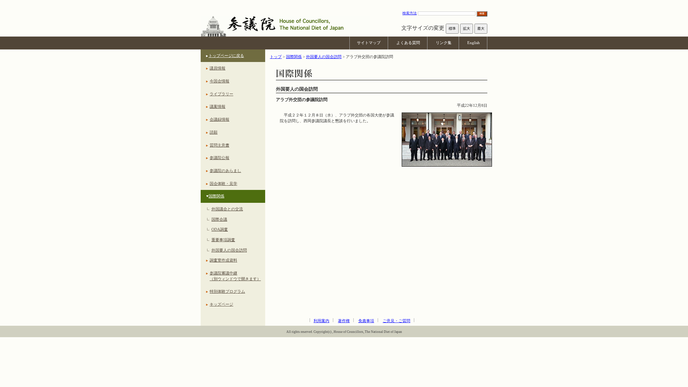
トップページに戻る (226, 55)
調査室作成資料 (223, 260)
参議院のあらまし (225, 170)
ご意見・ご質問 (396, 321)
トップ (276, 56)
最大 (480, 28)
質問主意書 (219, 145)
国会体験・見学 (223, 183)
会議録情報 (219, 119)
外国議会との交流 (227, 209)
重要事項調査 (223, 240)
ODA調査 (219, 229)
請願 (214, 132)
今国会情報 (219, 81)
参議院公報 (219, 158)
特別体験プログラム (227, 291)
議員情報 (217, 68)
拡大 (466, 28)
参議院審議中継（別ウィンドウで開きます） (235, 276)
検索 (481, 13)
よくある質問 (408, 42)
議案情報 (217, 106)
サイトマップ (369, 42)
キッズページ (221, 304)
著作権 (344, 321)
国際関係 (216, 196)
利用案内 (321, 321)
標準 (452, 28)
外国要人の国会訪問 (229, 250)
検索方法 (409, 13)
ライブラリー (221, 94)
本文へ (344, 3)
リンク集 (444, 42)
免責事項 (366, 321)
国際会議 (219, 219)
